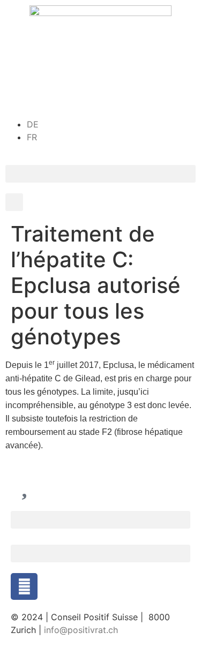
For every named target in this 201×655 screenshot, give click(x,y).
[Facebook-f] (24, 586)
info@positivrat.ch (79, 629)
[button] (100, 174)
